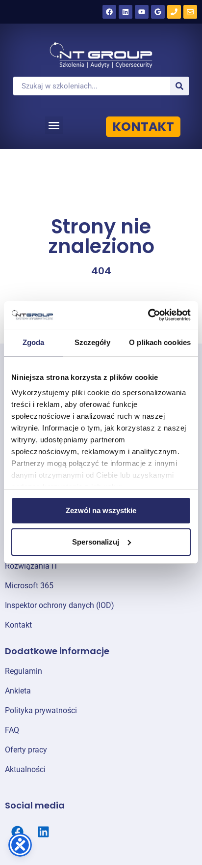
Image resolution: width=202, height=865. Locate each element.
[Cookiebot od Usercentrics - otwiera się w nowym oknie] (148, 315)
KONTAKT (143, 126)
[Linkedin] (125, 12)
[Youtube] (142, 12)
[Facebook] (109, 12)
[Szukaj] (179, 86)
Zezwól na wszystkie (101, 510)
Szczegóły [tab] (92, 342)
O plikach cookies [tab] (160, 342)
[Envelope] (190, 12)
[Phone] (174, 12)
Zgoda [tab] (34, 342)
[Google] (158, 12)
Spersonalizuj (95, 542)
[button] (54, 125)
